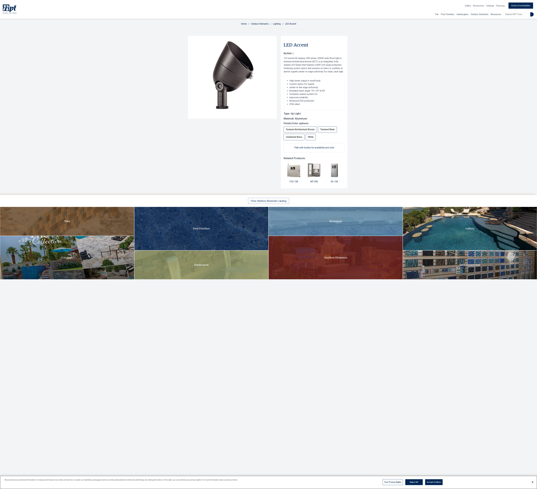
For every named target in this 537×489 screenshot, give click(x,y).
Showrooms (478, 6)
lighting (277, 23)
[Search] (532, 14)
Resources (496, 14)
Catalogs (490, 6)
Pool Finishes (447, 14)
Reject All (414, 482)
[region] (268, 482)
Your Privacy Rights (392, 482)
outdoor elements (260, 23)
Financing (500, 6)
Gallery (468, 6)
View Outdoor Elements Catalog (268, 201)
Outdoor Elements (479, 14)
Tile (437, 14)
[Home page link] (10, 9)
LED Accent (290, 23)
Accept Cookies (434, 482)
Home (244, 23)
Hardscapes (462, 14)
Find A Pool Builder (520, 5)
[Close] (532, 482)
